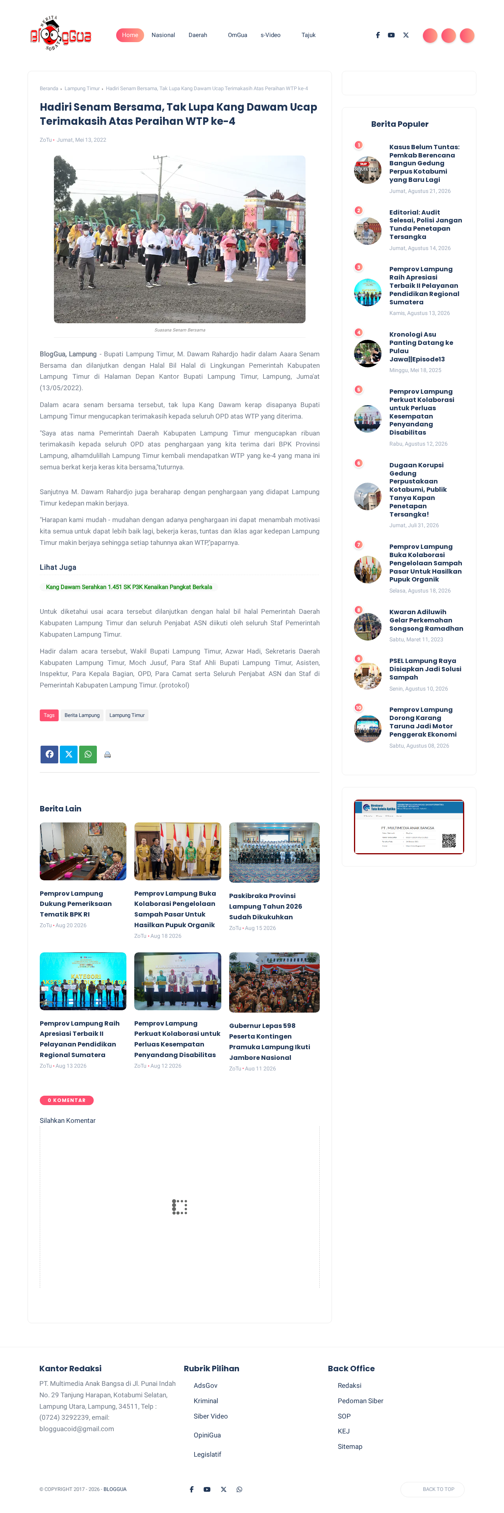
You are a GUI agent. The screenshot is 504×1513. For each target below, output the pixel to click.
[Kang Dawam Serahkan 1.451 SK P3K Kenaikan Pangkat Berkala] (54, 597)
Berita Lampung (82, 735)
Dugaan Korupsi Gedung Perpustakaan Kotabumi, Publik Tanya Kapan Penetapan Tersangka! (418, 490)
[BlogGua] (61, 35)
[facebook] (378, 35)
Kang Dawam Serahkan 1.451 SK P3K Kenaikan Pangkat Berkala (157, 597)
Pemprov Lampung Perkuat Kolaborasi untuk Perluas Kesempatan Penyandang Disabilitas (421, 412)
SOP (344, 1436)
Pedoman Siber (361, 1421)
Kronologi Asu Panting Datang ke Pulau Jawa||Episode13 (421, 347)
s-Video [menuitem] (271, 35)
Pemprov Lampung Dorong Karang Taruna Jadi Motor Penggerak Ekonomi (423, 722)
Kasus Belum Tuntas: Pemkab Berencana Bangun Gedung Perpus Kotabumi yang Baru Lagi (424, 163)
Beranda (49, 88)
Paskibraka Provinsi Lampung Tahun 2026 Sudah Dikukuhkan (265, 926)
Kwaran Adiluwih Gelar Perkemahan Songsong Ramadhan (426, 620)
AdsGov (205, 1405)
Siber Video (211, 1436)
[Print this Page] (107, 774)
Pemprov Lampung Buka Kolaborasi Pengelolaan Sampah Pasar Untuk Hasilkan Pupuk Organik (425, 563)
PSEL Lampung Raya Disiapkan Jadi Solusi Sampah (425, 669)
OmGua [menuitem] (237, 35)
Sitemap (350, 1466)
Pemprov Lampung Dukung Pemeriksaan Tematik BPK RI (76, 924)
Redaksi (349, 1405)
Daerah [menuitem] (198, 35)
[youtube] (391, 35)
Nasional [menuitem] (163, 35)
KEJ (344, 1451)
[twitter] (406, 35)
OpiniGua (207, 1455)
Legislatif (207, 1474)
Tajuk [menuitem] (309, 35)
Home (130, 35)
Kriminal (206, 1421)
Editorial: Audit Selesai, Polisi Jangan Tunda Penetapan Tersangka (425, 225)
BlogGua (115, 1509)
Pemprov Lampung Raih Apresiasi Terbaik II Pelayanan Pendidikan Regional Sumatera (424, 286)
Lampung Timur (82, 88)
